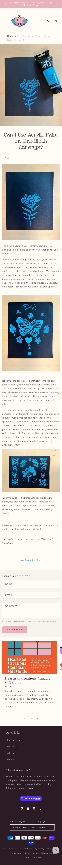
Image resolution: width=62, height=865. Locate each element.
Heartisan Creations (19, 849)
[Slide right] (37, 718)
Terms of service (31, 853)
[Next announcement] (56, 4)
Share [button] (8, 158)
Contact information (32, 857)
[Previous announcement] (5, 4)
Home (10, 36)
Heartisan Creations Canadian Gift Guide (28, 680)
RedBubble (11, 747)
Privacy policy (16, 853)
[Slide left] (24, 718)
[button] (6, 21)
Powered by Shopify (35, 849)
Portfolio (10, 753)
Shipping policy (47, 853)
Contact (10, 759)
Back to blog (33, 560)
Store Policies (13, 740)
